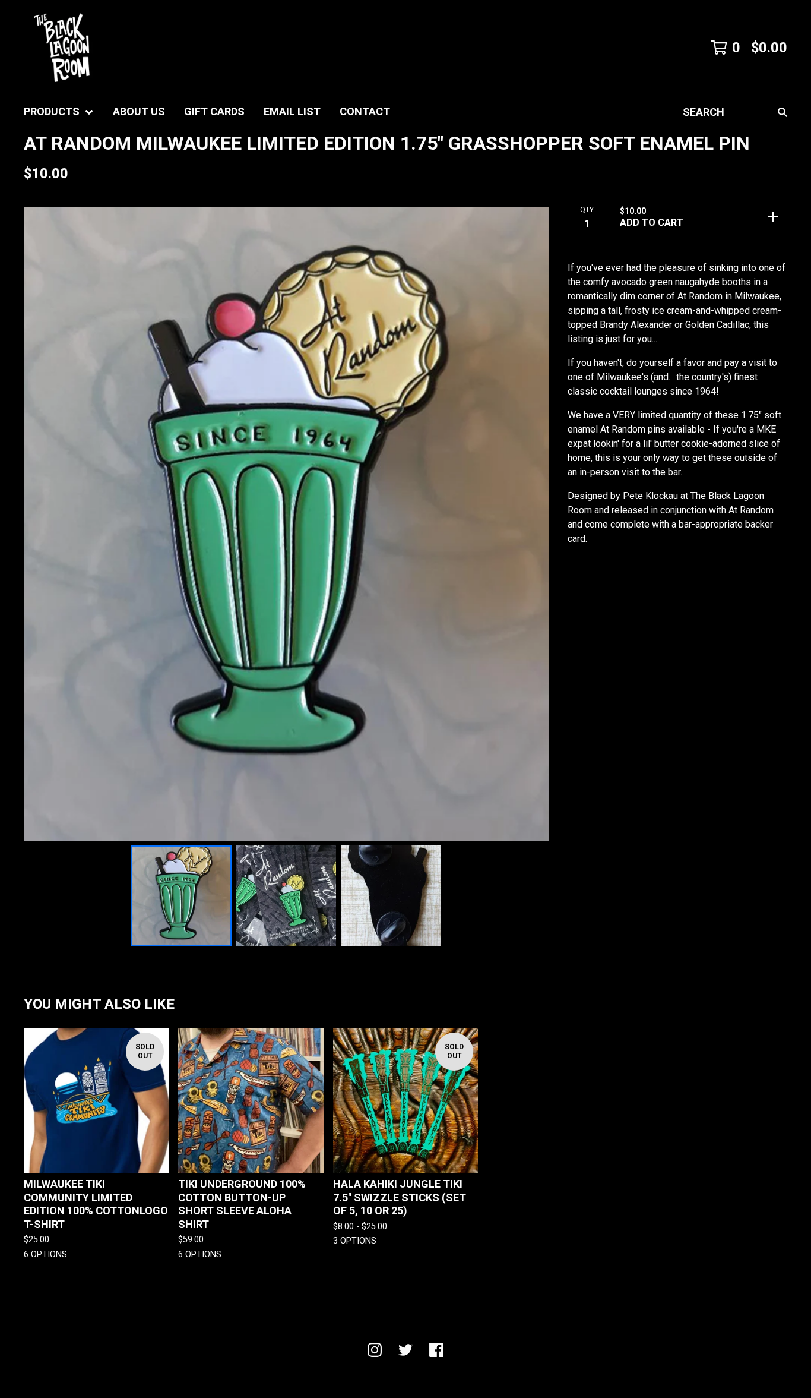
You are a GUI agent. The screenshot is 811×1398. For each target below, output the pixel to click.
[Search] (782, 112)
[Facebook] (436, 1349)
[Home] (62, 48)
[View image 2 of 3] (286, 895)
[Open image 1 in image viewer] (286, 524)
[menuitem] (59, 112)
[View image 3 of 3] (391, 895)
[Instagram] (374, 1349)
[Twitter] (405, 1349)
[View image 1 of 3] (181, 895)
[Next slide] (531, 524)
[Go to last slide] (40, 524)
